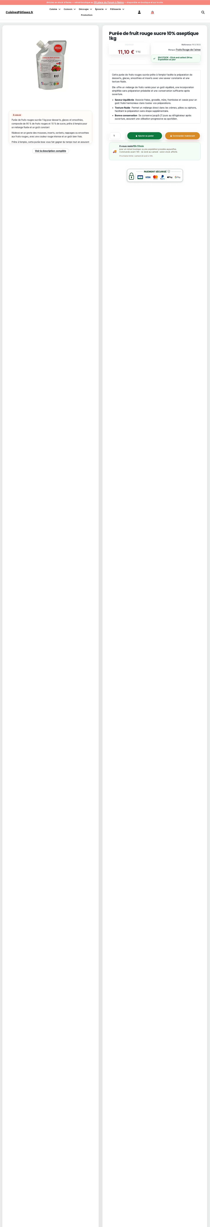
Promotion (86, 15)
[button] (152, 12)
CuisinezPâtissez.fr (19, 12)
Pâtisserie (115, 9)
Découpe (84, 9)
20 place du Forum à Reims (109, 2)
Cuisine (53, 9)
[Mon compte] (139, 12)
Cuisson (68, 9)
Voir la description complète (50, 150)
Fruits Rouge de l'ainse (188, 49)
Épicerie (99, 9)
